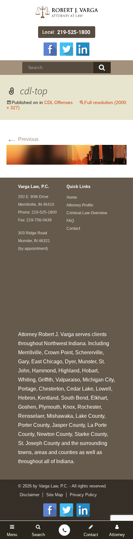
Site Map (54, 494)
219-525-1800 (73, 32)
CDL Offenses (58, 102)
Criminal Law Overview (86, 213)
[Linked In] (82, 48)
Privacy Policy (83, 494)
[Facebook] (50, 48)
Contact (73, 228)
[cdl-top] (66, 154)
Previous (22, 139)
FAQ (70, 220)
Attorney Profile (79, 205)
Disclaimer (29, 494)
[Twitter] (66, 48)
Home (71, 197)
